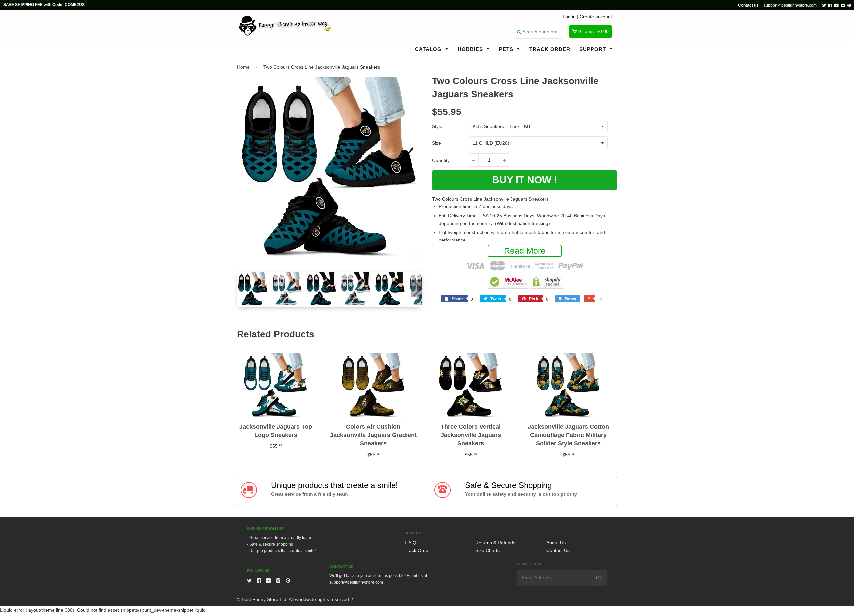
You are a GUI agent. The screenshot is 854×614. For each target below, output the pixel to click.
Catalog (429, 49)
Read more (524, 250)
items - (593, 31)
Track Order (549, 49)
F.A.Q (410, 542)
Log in (569, 16)
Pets (507, 49)
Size (436, 143)
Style (437, 126)
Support (593, 49)
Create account (596, 16)
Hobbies (471, 49)
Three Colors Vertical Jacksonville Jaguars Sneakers (471, 435)
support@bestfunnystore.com (790, 5)
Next (416, 288)
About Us (556, 542)
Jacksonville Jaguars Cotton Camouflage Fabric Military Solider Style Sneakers (568, 435)
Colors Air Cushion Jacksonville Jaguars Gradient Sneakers (373, 435)
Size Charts (487, 550)
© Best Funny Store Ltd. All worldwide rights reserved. (293, 599)
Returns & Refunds (495, 542)
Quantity (441, 160)
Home (243, 67)
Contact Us (558, 550)
